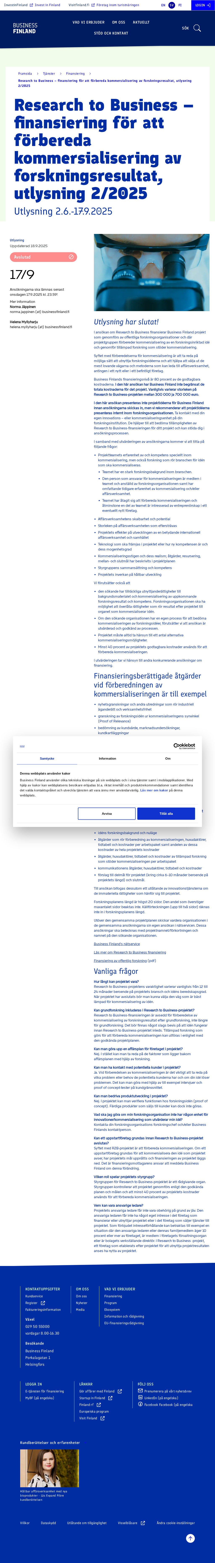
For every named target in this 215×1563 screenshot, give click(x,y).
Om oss (118, 22)
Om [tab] (167, 758)
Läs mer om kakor (154, 790)
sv (172, 5)
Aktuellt (141, 22)
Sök (185, 28)
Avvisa (107, 813)
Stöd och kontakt (111, 33)
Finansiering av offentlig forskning (120, 961)
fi (180, 5)
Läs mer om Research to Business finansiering (130, 952)
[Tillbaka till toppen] (190, 1538)
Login (200, 5)
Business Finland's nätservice (117, 944)
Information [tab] (107, 758)
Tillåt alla (166, 813)
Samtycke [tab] (47, 758)
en (163, 5)
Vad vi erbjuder (89, 22)
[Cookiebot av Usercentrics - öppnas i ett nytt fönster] (176, 746)
